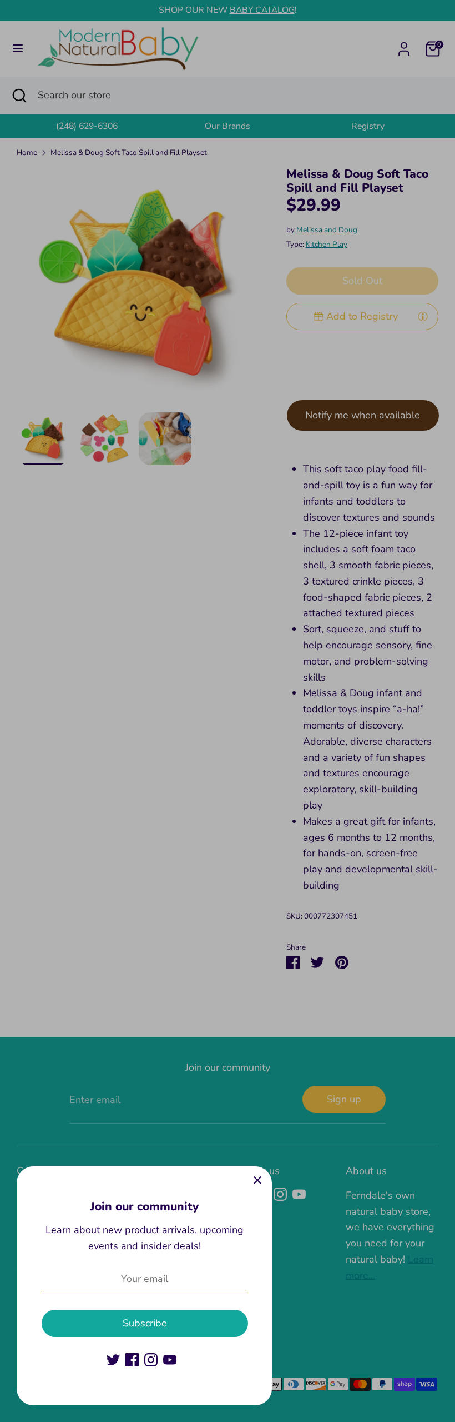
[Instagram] (151, 1359)
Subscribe (145, 1323)
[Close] (257, 1181)
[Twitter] (113, 1359)
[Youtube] (169, 1359)
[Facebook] (132, 1359)
